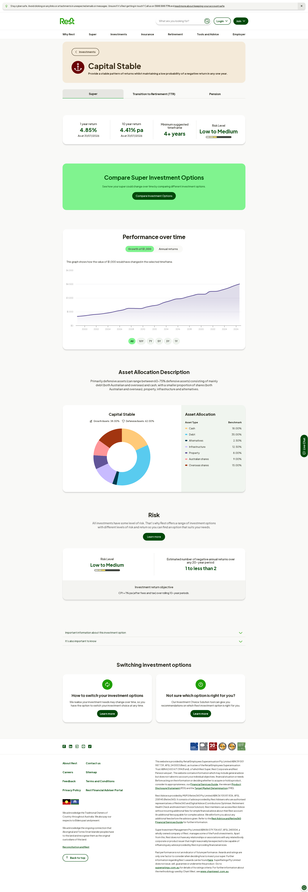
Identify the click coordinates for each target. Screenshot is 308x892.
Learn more (154, 536)
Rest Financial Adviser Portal (104, 790)
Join (238, 21)
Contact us (93, 763)
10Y (141, 341)
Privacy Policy (72, 790)
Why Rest (69, 34)
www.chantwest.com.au (214, 871)
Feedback (69, 781)
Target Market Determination (211, 788)
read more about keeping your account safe (199, 5)
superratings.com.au (167, 867)
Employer (239, 34)
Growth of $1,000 (139, 249)
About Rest (70, 763)
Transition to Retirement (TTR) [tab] (154, 94)
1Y (176, 341)
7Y (150, 341)
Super (93, 34)
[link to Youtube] (83, 747)
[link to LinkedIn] (70, 747)
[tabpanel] (154, 358)
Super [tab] (93, 94)
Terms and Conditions (100, 781)
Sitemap (91, 772)
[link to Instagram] (77, 747)
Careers (68, 772)
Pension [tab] (215, 94)
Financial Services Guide (204, 784)
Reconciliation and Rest (76, 847)
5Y (159, 341)
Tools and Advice (208, 34)
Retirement (175, 34)
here (210, 859)
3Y (167, 341)
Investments (119, 34)
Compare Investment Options (154, 196)
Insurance (147, 34)
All (131, 341)
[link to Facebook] (64, 747)
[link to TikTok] (89, 747)
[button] (304, 446)
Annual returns (168, 249)
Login (220, 21)
